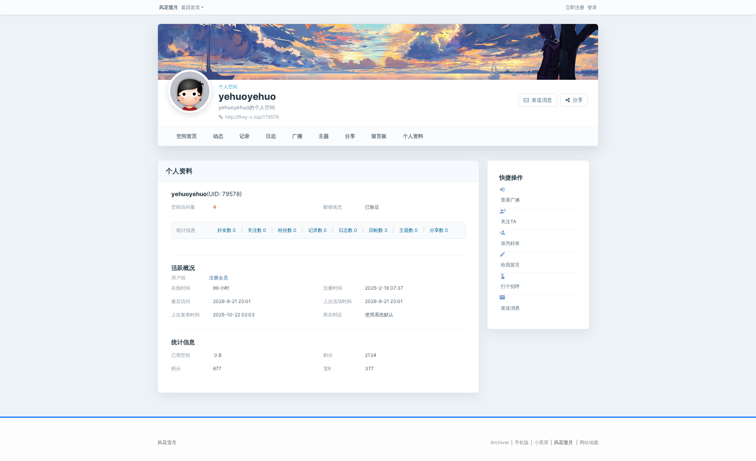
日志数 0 (348, 230)
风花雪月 (168, 7)
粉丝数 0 (287, 230)
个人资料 (413, 136)
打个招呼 (510, 286)
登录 (592, 7)
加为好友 (510, 243)
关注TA (508, 221)
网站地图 (589, 442)
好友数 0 (226, 230)
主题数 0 (408, 230)
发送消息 (542, 100)
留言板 (379, 136)
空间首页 (186, 136)
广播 (297, 136)
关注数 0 (257, 230)
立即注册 (574, 7)
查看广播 (510, 200)
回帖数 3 (378, 230)
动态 (218, 136)
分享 (578, 100)
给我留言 (510, 265)
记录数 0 (317, 230)
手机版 (522, 442)
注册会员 (218, 278)
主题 (324, 136)
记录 (244, 136)
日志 (271, 136)
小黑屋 (541, 442)
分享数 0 (439, 230)
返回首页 (190, 7)
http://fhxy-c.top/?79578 (252, 117)
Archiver (500, 442)
